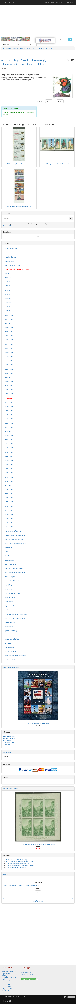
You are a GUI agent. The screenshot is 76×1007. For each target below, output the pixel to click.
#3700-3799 (9, 427)
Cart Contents (9, 45)
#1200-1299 (9, 323)
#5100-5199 (9, 485)
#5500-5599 (9, 502)
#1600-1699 (9, 340)
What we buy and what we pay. (7, 992)
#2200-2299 (9, 365)
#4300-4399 (9, 452)
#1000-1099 (9, 315)
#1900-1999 (9, 352)
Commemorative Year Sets (13, 531)
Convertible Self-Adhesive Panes (15, 535)
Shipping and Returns (9, 989)
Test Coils (8, 643)
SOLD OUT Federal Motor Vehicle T (16, 656)
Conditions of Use (8, 742)
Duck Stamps (9, 548)
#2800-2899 (9, 390)
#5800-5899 (9, 514)
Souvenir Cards (9, 626)
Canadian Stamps (10, 257)
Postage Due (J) (10, 597)
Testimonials (7, 874)
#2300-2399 (9, 369)
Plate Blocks (8, 589)
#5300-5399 (9, 494)
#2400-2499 (9, 373)
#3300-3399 (9, 410)
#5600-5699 (9, 506)
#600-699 (8, 298)
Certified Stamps (10, 261)
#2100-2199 (9, 361)
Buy (60, 101)
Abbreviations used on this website (9, 972)
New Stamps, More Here (11, 667)
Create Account (26, 973)
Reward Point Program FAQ (6, 986)
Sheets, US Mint (10, 622)
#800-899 (8, 307)
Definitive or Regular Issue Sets (14, 539)
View (38, 892)
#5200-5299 (9, 489)
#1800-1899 (9, 348)
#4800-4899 (9, 473)
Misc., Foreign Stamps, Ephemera (15, 572)
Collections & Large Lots (12, 265)
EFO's (6, 552)
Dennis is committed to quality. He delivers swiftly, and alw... (21, 886)
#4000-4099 (9, 440)
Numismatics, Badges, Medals (14, 568)
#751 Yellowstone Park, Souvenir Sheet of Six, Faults (38, 844)
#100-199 (8, 278)
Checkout (21, 45)
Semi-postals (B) (10, 610)
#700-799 (8, 302)
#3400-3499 (9, 415)
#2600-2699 (9, 381)
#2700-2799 (9, 386)
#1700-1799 (9, 344)
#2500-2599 (9, 377)
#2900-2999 (9, 394)
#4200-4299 (9, 448)
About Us (5, 975)
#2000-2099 (9, 356)
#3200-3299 (9, 406)
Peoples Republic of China (13, 581)
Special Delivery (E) (11, 631)
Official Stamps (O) (10, 577)
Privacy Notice (7, 740)
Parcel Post (8, 585)
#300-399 (8, 286)
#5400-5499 (9, 498)
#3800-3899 (9, 431)
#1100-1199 (9, 319)
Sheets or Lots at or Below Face (15, 618)
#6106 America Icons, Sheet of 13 (38, 723)
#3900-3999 (9, 435)
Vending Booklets (10, 660)
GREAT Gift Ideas (10, 564)
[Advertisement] (38, 21)
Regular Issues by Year (12, 639)
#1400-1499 (9, 332)
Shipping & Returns (9, 738)
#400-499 (8, 290)
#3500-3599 (9, 419)
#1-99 (7, 273)
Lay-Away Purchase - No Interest (9, 982)
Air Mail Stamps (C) (11, 249)
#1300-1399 (9, 327)
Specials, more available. (11, 788)
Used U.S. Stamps (10, 651)
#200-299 (8, 282)
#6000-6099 (9, 523)
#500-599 (8, 294)
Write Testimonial (38, 901)
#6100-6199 (9, 527)
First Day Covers (10, 556)
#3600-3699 (9, 423)
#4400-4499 (9, 456)
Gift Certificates (9, 560)
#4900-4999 (9, 477)
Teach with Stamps (9, 736)
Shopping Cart (7, 752)
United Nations (9, 647)
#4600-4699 (9, 464)
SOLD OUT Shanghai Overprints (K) (16, 614)
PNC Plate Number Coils (12, 593)
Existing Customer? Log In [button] (30, 979)
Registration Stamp (11, 606)
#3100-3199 (9, 402)
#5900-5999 (9, 518)
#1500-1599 (9, 336)
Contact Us (6, 744)
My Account (31, 45)
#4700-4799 (9, 469)
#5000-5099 (9, 481)
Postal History (9, 602)
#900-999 (8, 311)
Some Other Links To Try (54, 3)
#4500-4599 (9, 460)
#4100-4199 (9, 444)
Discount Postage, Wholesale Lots (15, 543)
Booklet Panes (9, 253)
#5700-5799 (9, 510)
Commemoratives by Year (13, 635)
